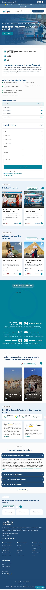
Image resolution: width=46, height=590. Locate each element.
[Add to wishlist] (20, 243)
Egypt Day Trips (5, 550)
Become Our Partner (8, 506)
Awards (33, 550)
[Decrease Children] (5, 155)
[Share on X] (20, 395)
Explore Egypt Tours (31, 238)
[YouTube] (17, 1)
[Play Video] (13, 384)
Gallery (20, 581)
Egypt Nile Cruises (6, 548)
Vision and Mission (36, 552)
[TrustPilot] (21, 0)
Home (4, 23)
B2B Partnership (20, 555)
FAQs (18, 552)
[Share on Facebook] (20, 392)
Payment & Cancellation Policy (7, 563)
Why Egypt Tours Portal (37, 548)
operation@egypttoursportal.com (10, 2)
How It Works (20, 548)
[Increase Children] (40, 155)
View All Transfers (32, 188)
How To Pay (19, 550)
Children (6, 152)
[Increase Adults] (40, 149)
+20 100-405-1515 (6, 1)
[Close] (43, 6)
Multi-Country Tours (6, 555)
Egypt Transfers (10, 23)
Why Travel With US (23, 286)
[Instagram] (15, 1)
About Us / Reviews (36, 545)
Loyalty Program (26, 581)
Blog (16, 581)
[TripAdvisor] (19, 0)
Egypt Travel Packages (7, 545)
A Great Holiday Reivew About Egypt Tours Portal (11, 396)
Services (33, 555)
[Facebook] (3, 538)
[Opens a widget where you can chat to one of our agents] (4, 587)
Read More (6, 436)
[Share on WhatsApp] (20, 398)
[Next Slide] (42, 188)
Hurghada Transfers (19, 23)
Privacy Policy (4, 569)
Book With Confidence (23, 283)
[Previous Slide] (40, 188)
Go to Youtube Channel (29, 363)
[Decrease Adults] (5, 149)
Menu (28, 11)
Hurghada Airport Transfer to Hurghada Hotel (11, 211)
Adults (5, 146)
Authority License (5, 571)
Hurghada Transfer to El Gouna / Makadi (32, 211)
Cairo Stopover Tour (9, 260)
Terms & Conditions (6, 566)
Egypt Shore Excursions (7, 552)
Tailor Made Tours (38, 11)
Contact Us (19, 545)
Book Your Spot (7, 33)
